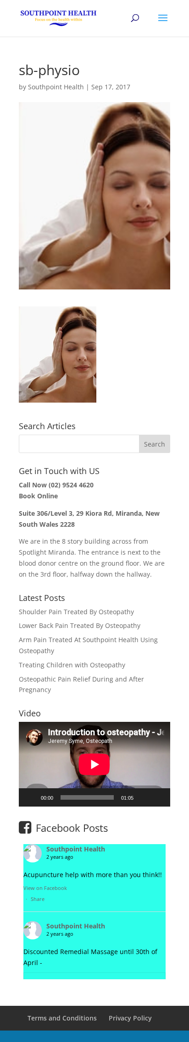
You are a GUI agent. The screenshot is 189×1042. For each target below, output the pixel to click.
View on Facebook (45, 887)
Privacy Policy (130, 1018)
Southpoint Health (56, 86)
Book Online (38, 495)
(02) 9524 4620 (71, 484)
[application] (94, 764)
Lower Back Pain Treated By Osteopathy (79, 625)
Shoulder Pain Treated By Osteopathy (76, 611)
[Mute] (143, 797)
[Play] (30, 797)
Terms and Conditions (62, 1018)
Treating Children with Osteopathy (72, 664)
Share (37, 898)
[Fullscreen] (158, 797)
